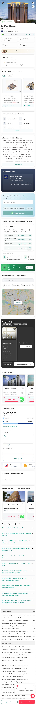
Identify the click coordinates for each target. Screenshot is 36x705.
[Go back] (3, 3)
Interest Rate (6, 439)
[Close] (32, 686)
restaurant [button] (27, 285)
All (4, 75)
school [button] (17, 285)
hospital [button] (8, 285)
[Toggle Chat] (32, 696)
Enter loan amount (7, 430)
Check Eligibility (18, 458)
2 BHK (10, 75)
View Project (11, 399)
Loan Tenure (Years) (8, 448)
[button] (12, 102)
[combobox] (19, 280)
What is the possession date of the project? (14, 208)
